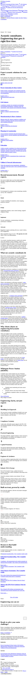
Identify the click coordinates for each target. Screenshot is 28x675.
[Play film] (25, 618)
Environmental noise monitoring (11, 270)
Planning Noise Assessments (14, 12)
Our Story (10, 15)
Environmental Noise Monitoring (10, 10)
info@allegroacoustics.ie (8, 669)
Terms (6, 672)
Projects (2, 15)
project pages (20, 360)
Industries (3, 2)
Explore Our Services (17, 51)
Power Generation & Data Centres (10, 4)
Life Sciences (23, 4)
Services (3, 8)
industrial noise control (10, 307)
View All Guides (14, 597)
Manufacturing (5, 5)
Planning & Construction (17, 5)
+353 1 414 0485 (6, 668)
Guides (6, 15)
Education (22, 646)
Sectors (3, 17)
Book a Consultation (5, 16)
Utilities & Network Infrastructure (15, 7)
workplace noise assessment (16, 295)
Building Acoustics (13, 13)
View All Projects (5, 396)
